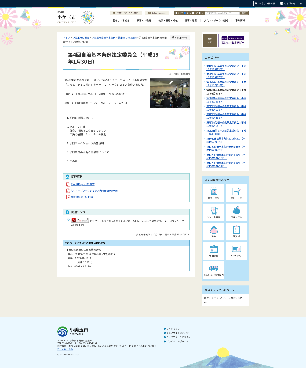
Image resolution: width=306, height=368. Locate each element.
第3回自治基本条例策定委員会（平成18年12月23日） (226, 83)
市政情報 (240, 20)
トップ (66, 37)
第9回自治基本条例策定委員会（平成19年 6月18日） (226, 132)
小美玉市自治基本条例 (104, 37)
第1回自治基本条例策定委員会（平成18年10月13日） (226, 67)
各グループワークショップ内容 (94, 190)
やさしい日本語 (267, 3)
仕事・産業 (191, 20)
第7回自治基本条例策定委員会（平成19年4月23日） (226, 115)
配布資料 (83, 184)
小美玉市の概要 (81, 37)
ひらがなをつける (293, 3)
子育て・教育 (144, 20)
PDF (196, 13)
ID (202, 13)
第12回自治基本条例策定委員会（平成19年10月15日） (225, 156)
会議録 (82, 196)
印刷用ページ (181, 37)
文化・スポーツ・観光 (216, 20)
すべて (180, 13)
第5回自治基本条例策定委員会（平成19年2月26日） (226, 99)
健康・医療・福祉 (168, 20)
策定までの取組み (127, 37)
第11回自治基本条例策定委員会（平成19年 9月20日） (225, 148)
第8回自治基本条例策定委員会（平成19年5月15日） (226, 124)
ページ (188, 13)
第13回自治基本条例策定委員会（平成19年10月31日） (225, 164)
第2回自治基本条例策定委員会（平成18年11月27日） (226, 75)
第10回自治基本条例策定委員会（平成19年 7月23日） (225, 140)
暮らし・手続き (121, 20)
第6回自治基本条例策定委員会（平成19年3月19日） (226, 107)
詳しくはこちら (65, 349)
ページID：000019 (179, 74)
